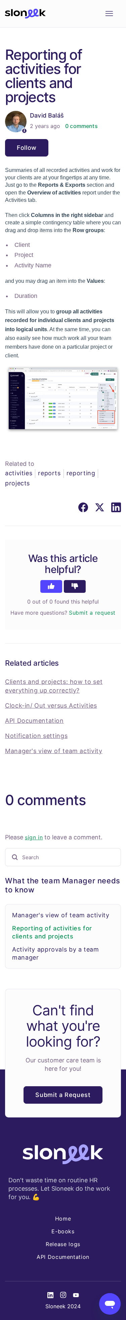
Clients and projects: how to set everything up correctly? (53, 686)
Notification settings (36, 735)
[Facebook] (83, 507)
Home (63, 1218)
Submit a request (92, 612)
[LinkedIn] (116, 507)
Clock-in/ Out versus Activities (51, 705)
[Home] (25, 14)
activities (18, 473)
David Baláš (47, 115)
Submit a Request (62, 1094)
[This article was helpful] (51, 586)
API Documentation (34, 720)
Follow (27, 147)
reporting (81, 473)
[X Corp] (99, 507)
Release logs (63, 1244)
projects (17, 483)
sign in (34, 837)
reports (49, 473)
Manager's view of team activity (61, 915)
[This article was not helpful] (75, 586)
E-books (62, 1231)
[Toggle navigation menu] (109, 14)
